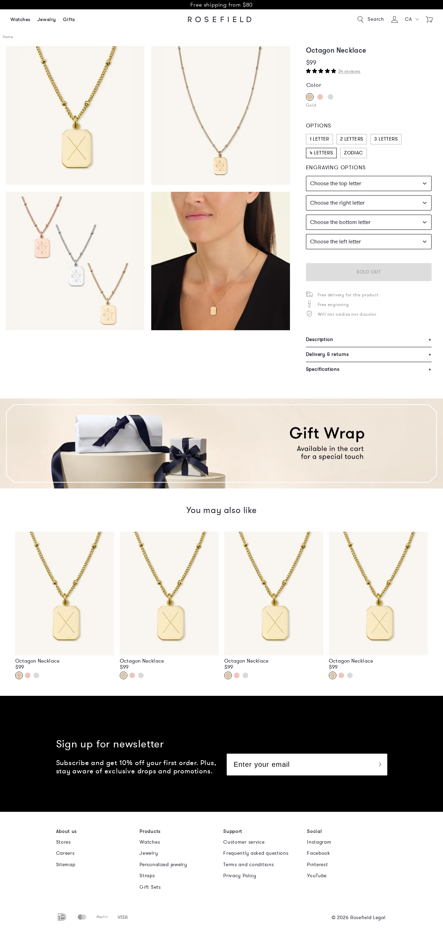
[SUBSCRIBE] (379, 764)
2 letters (351, 139)
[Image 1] (75, 115)
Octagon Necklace (37, 661)
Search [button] (376, 19)
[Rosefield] (220, 19)
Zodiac (353, 153)
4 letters (321, 153)
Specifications (369, 369)
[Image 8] (220, 261)
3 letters (386, 139)
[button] (412, 19)
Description (369, 339)
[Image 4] (220, 115)
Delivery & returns (369, 354)
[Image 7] (75, 261)
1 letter (319, 139)
